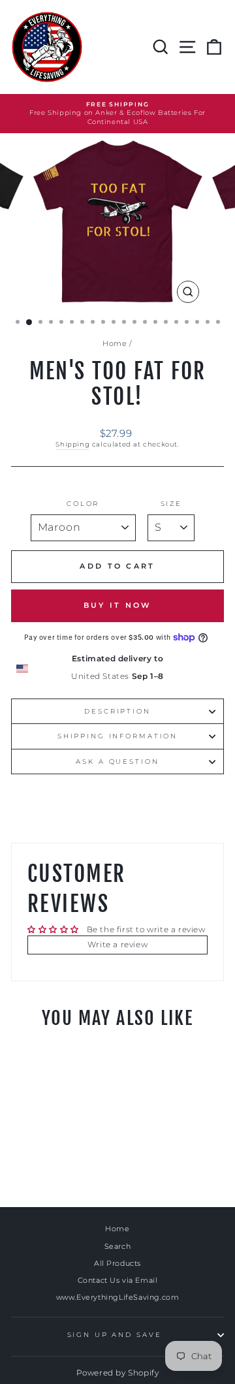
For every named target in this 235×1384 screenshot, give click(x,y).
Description (117, 711)
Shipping (72, 444)
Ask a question (117, 761)
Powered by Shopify (117, 1372)
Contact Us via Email (118, 1280)
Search (117, 1246)
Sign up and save (114, 1334)
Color (83, 503)
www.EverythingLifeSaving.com (118, 1297)
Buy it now (118, 605)
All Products (117, 1263)
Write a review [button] (117, 944)
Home (114, 343)
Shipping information (117, 736)
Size (171, 503)
